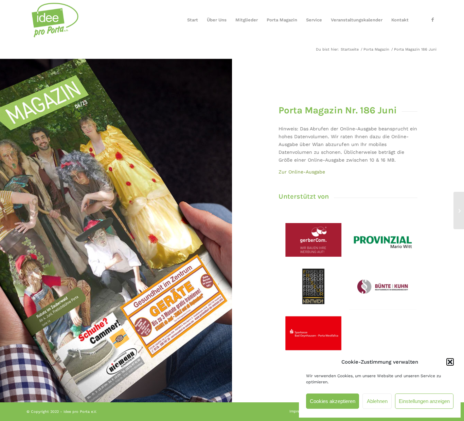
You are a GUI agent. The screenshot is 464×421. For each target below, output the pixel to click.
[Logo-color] (53, 20)
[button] (450, 362)
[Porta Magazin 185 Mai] (5, 210)
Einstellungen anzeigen (424, 401)
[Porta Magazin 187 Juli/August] (458, 210)
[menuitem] (192, 20)
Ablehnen (377, 401)
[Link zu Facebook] (432, 20)
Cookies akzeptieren (332, 401)
